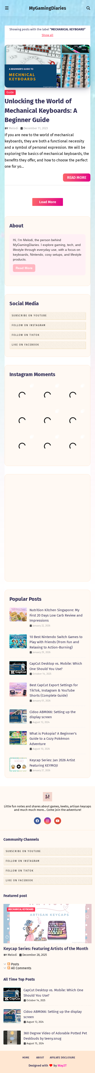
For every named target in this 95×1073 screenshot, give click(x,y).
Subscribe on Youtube (29, 315)
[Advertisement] (47, 528)
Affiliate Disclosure (62, 1057)
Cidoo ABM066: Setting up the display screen (53, 714)
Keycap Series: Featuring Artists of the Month (45, 948)
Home (25, 1057)
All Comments (20, 968)
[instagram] (47, 820)
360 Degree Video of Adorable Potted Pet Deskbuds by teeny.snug (55, 1036)
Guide (10, 92)
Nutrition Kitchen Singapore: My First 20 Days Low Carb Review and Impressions (56, 615)
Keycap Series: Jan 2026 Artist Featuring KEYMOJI (52, 763)
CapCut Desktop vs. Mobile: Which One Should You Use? (56, 666)
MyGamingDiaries (47, 8)
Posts (14, 964)
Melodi (13, 128)
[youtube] (57, 820)
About (40, 1057)
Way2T (62, 1065)
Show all (47, 35)
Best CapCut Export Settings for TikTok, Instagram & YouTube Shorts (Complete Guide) (54, 690)
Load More (47, 202)
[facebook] (37, 820)
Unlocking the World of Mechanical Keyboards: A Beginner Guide (41, 110)
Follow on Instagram (29, 325)
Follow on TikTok (26, 335)
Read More (24, 268)
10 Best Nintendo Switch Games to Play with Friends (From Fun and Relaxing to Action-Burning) (56, 642)
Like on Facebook (25, 344)
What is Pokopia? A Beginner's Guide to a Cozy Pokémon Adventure (53, 738)
